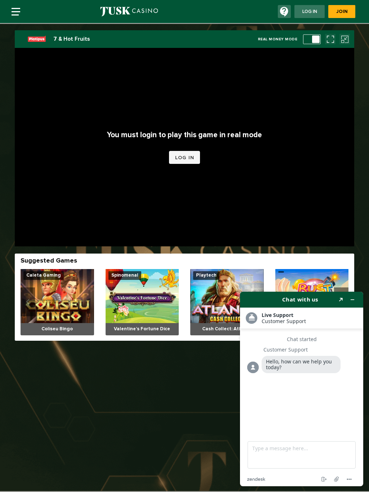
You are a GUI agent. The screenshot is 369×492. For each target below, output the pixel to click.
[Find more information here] (301, 389)
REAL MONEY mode (278, 39)
